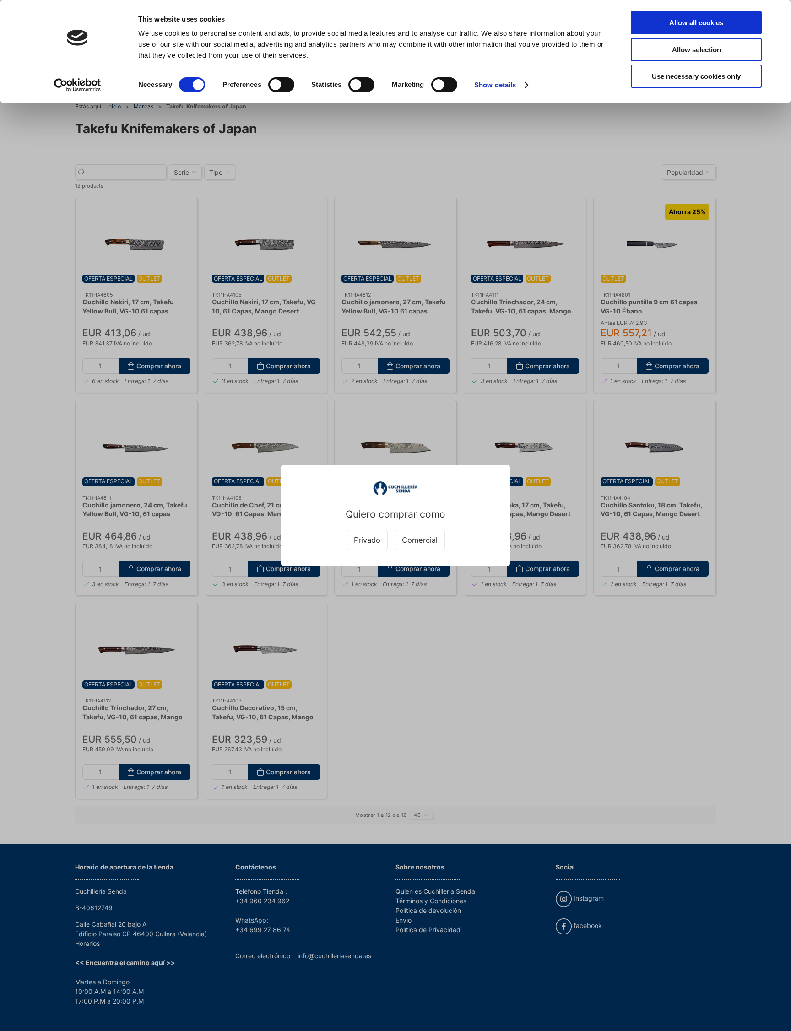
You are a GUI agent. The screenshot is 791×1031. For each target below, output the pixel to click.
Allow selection (696, 50)
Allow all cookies (696, 23)
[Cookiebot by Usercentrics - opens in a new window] (78, 85)
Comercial (420, 540)
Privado (367, 540)
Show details (495, 85)
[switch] (281, 84)
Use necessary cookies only (696, 76)
